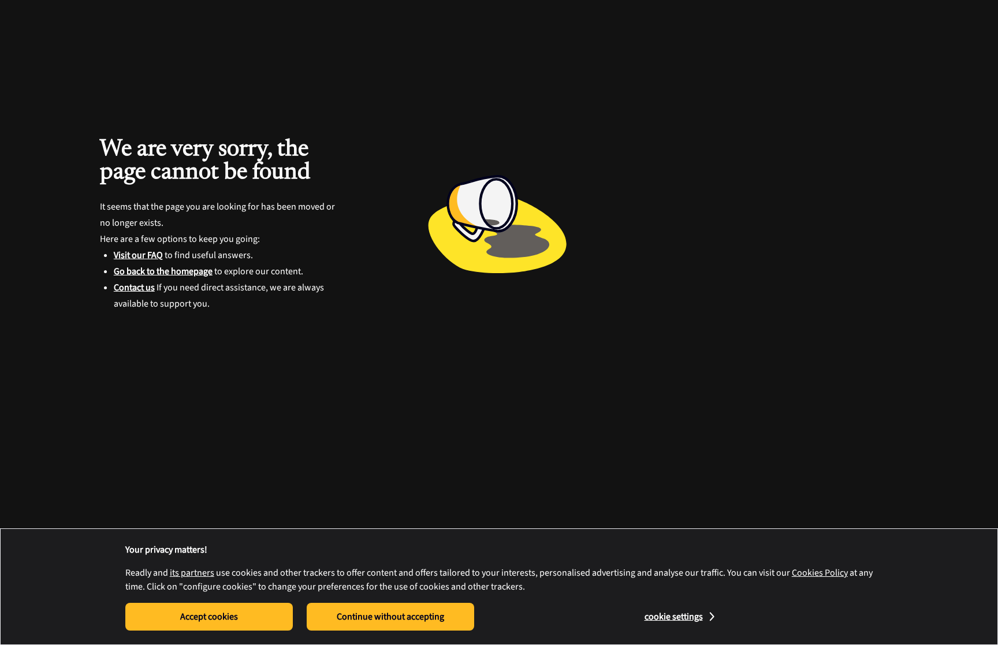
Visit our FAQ (138, 255)
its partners (192, 572)
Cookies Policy (820, 572)
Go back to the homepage (163, 271)
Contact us (134, 287)
